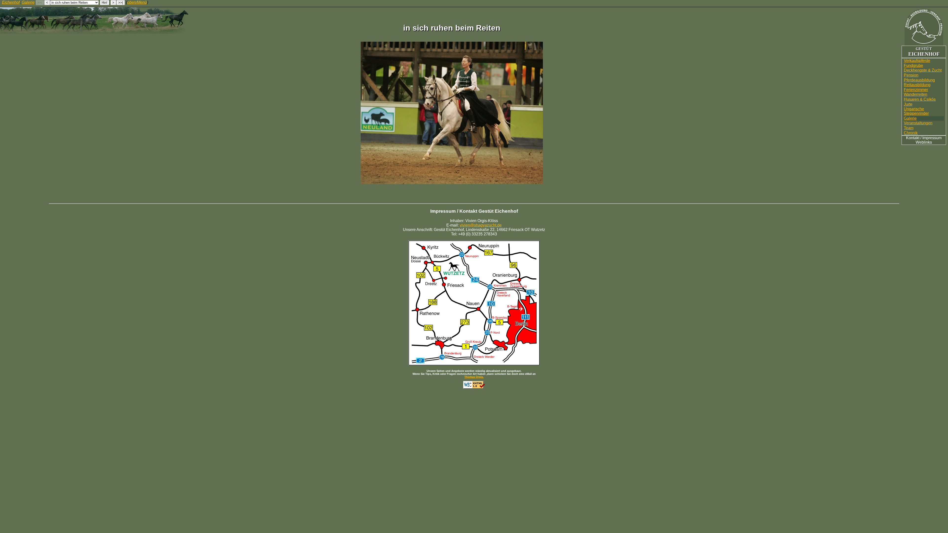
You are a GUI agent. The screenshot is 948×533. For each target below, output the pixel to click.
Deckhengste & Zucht (923, 70)
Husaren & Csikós (920, 99)
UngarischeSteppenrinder (916, 111)
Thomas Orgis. (474, 376)
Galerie (910, 118)
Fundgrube (913, 65)
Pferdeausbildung (919, 80)
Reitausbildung (917, 85)
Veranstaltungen (918, 123)
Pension (911, 75)
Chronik (911, 133)
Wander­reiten (915, 94)
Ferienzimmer (916, 90)
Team (908, 128)
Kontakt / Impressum (924, 138)
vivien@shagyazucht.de (481, 225)
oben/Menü (137, 2)
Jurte (908, 104)
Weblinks (924, 142)
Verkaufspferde (917, 60)
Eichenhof (11, 2)
